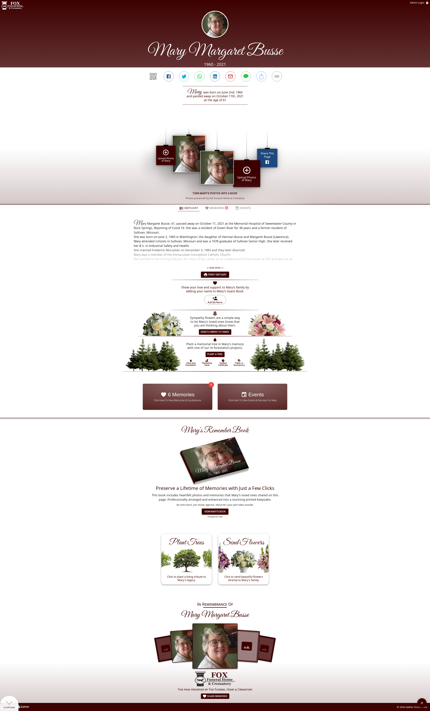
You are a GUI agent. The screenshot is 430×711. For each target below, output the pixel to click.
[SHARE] (261, 76)
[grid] (215, 160)
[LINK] (277, 76)
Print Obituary (217, 274)
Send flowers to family (215, 332)
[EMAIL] (230, 76)
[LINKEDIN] (215, 76)
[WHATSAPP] (200, 76)
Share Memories (217, 696)
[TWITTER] (184, 76)
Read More (215, 268)
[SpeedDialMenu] (422, 703)
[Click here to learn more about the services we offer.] (215, 679)
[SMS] (246, 76)
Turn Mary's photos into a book (215, 193)
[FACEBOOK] (169, 76)
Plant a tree (215, 354)
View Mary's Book (215, 511)
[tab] (189, 208)
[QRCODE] (153, 76)
